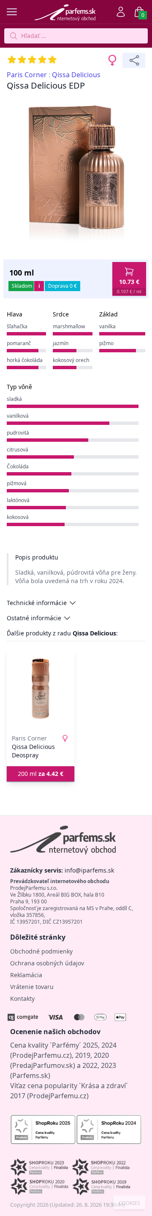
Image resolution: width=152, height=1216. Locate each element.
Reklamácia (26, 975)
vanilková (18, 415)
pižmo (106, 343)
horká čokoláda (25, 360)
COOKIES (129, 1203)
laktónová (18, 500)
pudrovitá (18, 432)
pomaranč (19, 343)
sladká (14, 399)
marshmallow (69, 326)
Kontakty (22, 998)
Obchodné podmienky (41, 951)
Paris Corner (27, 74)
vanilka (107, 326)
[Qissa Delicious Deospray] (40, 688)
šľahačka (17, 326)
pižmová (17, 483)
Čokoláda (18, 466)
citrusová (17, 449)
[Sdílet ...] (134, 60)
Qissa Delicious (76, 74)
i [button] (39, 285)
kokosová (18, 517)
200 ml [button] (40, 774)
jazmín (60, 343)
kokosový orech (71, 360)
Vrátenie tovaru (32, 987)
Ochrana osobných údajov (47, 963)
